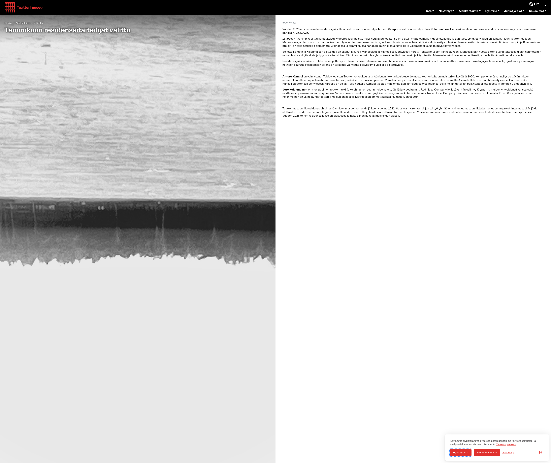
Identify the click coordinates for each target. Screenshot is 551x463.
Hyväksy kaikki (460, 452)
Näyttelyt (445, 11)
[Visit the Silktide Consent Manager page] (540, 452)
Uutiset (37, 23)
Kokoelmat (536, 11)
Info (429, 11)
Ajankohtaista (468, 11)
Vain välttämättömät (487, 452)
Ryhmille (491, 11)
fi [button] (535, 4)
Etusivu (8, 23)
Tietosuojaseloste (506, 444)
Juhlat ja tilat (513, 11)
